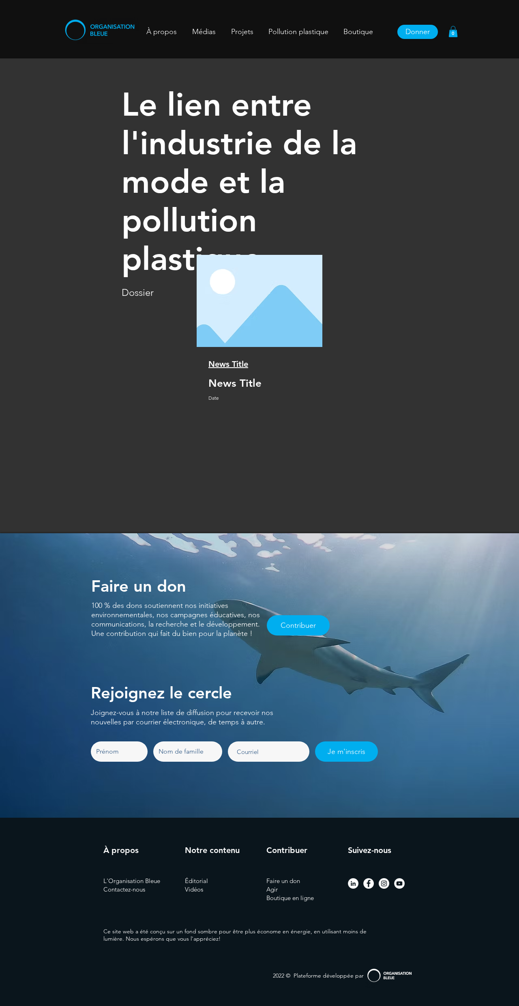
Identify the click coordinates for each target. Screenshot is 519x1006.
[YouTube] (399, 883)
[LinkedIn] (353, 883)
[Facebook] (368, 883)
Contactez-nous (124, 889)
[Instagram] (384, 883)
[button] (242, 32)
